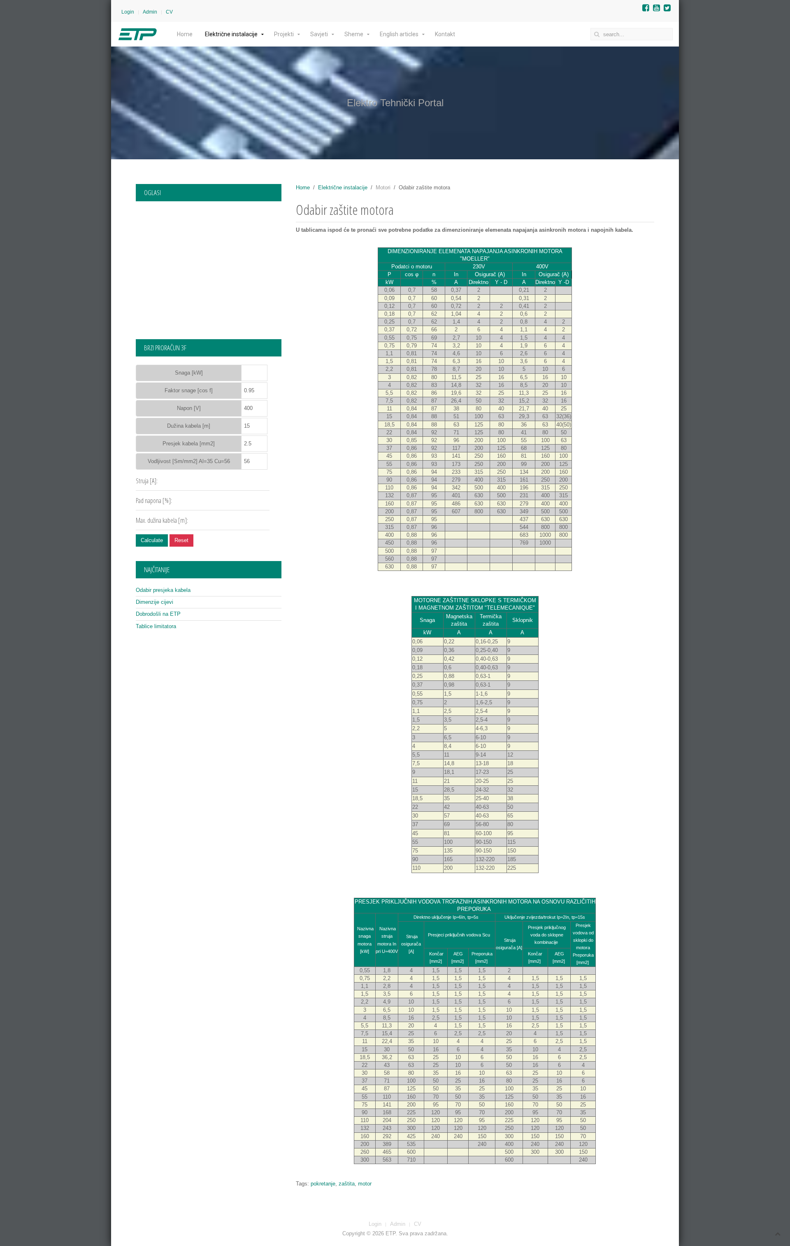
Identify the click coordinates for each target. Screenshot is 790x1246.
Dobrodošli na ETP (158, 614)
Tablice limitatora (156, 626)
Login (127, 12)
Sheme (353, 34)
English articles (399, 34)
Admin (150, 12)
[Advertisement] (208, 267)
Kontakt (445, 34)
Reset (181, 540)
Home (185, 34)
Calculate (152, 540)
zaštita (347, 1184)
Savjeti (319, 34)
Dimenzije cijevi (154, 602)
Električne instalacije (231, 34)
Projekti (284, 34)
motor (365, 1184)
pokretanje (323, 1184)
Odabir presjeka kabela (163, 590)
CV (169, 12)
